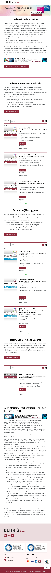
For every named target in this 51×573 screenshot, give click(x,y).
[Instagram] (9, 535)
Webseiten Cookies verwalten (40, 571)
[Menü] (49, 560)
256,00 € (23, 268)
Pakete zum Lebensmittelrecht (12, 111)
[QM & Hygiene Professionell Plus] (10, 314)
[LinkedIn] (5, 535)
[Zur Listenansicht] (43, 121)
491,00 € (23, 197)
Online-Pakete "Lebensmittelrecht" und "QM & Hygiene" (16, 66)
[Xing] (12, 535)
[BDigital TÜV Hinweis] (14, 547)
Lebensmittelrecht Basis (25, 128)
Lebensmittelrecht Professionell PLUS (29, 182)
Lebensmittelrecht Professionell (27, 155)
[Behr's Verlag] (13, 2)
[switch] (47, 567)
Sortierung (6, 120)
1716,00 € (23, 389)
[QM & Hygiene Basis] (10, 256)
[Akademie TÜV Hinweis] (36, 547)
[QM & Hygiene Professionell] (10, 285)
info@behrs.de (9, 560)
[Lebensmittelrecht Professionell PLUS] (10, 187)
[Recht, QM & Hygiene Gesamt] (10, 376)
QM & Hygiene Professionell (26, 279)
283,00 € (23, 143)
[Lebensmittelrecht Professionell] (10, 160)
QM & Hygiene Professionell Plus (27, 309)
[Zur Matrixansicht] (46, 121)
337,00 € (23, 297)
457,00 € (23, 326)
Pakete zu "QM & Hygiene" (10, 234)
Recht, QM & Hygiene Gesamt (27, 374)
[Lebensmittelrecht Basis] (10, 133)
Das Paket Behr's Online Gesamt (12, 357)
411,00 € (23, 170)
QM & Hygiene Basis (24, 251)
